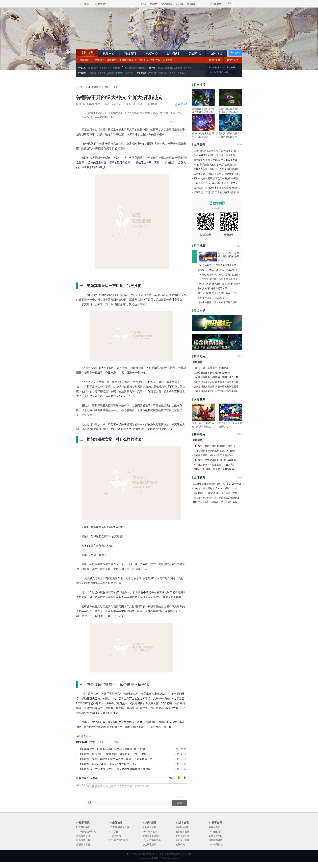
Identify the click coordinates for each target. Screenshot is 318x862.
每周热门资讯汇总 (178, 73)
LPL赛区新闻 (215, 831)
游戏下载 (221, 67)
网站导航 (102, 3)
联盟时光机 (163, 73)
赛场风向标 (152, 73)
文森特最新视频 (150, 836)
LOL (108, 742)
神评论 (182, 104)
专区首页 (87, 52)
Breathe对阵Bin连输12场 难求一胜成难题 (214, 155)
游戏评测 (231, 67)
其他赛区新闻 (216, 836)
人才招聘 (141, 854)
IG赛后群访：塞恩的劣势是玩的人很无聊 (215, 451)
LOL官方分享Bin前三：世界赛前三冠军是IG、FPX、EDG (112, 754)
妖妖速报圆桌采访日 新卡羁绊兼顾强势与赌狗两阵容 (221, 382)
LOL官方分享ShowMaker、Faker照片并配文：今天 (108, 764)
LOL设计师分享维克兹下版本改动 (211, 368)
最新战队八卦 (83, 840)
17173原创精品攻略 (119, 827)
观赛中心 (152, 53)
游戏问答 (117, 68)
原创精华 (120, 73)
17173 (79, 87)
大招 (93, 742)
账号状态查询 (131, 68)
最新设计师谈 (182, 840)
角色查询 (142, 68)
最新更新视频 (149, 827)
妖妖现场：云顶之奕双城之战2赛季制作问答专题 (218, 192)
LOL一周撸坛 (216, 844)
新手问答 (102, 73)
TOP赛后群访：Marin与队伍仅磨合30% (214, 455)
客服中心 (178, 854)
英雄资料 (130, 53)
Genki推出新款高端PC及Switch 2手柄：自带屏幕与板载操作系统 (225, 488)
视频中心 (109, 53)
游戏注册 (213, 67)
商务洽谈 (159, 854)
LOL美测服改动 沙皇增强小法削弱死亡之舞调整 (218, 377)
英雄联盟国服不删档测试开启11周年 (212, 372)
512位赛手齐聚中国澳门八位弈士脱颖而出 (215, 164)
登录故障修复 (105, 68)
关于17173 (131, 854)
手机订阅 (152, 104)
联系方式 (169, 854)
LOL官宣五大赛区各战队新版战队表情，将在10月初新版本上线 (116, 759)
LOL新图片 (115, 831)
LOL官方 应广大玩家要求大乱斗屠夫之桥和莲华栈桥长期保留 (115, 769)
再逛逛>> (86, 736)
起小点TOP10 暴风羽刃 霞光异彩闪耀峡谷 (219, 284)
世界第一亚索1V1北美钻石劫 (212, 298)
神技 (100, 742)
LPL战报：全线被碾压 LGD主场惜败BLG (215, 460)
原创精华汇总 (83, 844)
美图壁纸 (195, 53)
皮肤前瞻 (178, 68)
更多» (239, 144)
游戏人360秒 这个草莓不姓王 (212, 288)
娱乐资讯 (143, 60)
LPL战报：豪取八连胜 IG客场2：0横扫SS (215, 446)
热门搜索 (155, 60)
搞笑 (116, 742)
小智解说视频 (149, 844)
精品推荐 (214, 60)
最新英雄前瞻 (182, 836)
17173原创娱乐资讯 (86, 831)
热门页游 (191, 3)
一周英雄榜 (115, 836)
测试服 (161, 68)
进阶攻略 (111, 73)
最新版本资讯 (182, 831)
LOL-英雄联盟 (93, 87)
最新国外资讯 (182, 827)
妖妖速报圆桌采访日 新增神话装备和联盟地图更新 (219, 386)
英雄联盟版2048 (127, 60)
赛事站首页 (214, 827)
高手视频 (167, 60)
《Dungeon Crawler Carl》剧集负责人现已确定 (216, 497)
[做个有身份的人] (179, 778)
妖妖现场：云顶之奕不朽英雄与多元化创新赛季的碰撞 (221, 188)
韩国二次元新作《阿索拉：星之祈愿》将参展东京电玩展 (222, 502)
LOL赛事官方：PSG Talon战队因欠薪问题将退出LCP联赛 (112, 749)
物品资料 (85, 60)
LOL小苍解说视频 (151, 840)
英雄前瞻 (169, 68)
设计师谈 (187, 68)
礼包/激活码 (166, 3)
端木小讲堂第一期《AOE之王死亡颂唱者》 (220, 302)
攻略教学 (111, 60)
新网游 (144, 3)
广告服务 (150, 854)
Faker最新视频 (149, 831)
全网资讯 (129, 73)
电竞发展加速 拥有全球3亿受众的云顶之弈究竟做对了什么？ (225, 160)
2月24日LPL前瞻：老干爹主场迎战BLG (214, 469)
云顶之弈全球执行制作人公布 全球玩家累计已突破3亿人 (222, 169)
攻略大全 (92, 73)
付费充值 (233, 60)
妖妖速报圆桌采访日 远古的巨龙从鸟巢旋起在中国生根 (222, 391)
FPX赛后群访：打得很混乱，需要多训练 (214, 464)
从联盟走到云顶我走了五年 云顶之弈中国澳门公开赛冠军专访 (225, 174)
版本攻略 (173, 53)
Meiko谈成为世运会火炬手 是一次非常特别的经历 (219, 151)
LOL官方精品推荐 (118, 840)
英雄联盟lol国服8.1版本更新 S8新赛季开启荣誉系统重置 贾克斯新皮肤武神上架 (102, 41)
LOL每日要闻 (83, 827)
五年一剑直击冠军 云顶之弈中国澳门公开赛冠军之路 (221, 178)
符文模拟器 (98, 60)
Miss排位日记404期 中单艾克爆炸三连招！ (219, 274)
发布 (179, 802)
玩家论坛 (216, 53)
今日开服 (179, 3)
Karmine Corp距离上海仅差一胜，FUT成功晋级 (217, 484)
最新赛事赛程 (216, 840)
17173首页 (84, 3)
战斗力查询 (93, 68)
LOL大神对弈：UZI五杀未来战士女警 (217, 265)
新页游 (153, 3)
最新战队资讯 (83, 836)
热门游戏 (217, 3)
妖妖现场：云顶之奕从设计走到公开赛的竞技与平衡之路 (223, 183)
